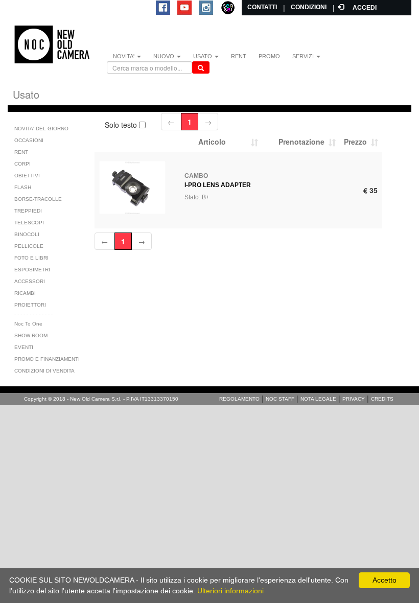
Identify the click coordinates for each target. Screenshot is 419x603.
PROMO (269, 56)
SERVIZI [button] (303, 56)
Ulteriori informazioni (230, 591)
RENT (238, 56)
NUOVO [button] (164, 56)
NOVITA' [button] (124, 56)
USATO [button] (203, 56)
